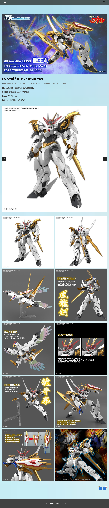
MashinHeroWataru (51, 83)
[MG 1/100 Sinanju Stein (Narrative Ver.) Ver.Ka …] (100, 488)
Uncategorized (35, 83)
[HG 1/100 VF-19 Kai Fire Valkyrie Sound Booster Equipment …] (105, 488)
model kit (62, 83)
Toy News (24, 83)
